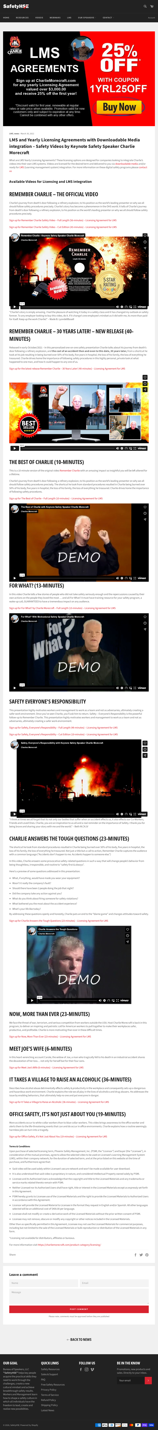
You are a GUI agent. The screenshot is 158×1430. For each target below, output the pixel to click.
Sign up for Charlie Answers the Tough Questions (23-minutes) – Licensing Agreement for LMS (58, 921)
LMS (69, 17)
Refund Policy (48, 1400)
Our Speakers (86, 17)
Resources (22, 17)
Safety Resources (50, 1369)
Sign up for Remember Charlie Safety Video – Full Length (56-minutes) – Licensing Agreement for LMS (62, 220)
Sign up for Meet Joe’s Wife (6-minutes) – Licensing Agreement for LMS (46, 1067)
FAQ (43, 1379)
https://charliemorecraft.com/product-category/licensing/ (69, 1245)
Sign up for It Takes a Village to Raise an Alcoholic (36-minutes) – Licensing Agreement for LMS (59, 1102)
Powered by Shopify (29, 1425)
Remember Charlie (70, 471)
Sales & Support (49, 1374)
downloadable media (126, 164)
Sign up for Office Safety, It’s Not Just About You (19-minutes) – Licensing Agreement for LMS (58, 1136)
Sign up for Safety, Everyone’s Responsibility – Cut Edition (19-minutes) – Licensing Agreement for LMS (63, 734)
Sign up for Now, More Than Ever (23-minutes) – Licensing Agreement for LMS (50, 1037)
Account (151, 17)
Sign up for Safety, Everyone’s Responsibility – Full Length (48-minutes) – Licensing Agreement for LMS (63, 728)
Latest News (47, 1410)
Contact (108, 17)
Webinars (55, 17)
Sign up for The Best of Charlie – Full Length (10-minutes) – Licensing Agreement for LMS (56, 498)
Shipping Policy (49, 1405)
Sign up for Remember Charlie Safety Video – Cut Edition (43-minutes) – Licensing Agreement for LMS (63, 227)
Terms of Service (50, 1395)
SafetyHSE (14, 1425)
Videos (39, 17)
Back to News (80, 1339)
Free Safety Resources (53, 1385)
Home (6, 17)
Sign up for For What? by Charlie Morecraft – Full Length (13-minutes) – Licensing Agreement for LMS (62, 608)
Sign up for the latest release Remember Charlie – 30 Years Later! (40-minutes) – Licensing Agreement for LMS (67, 369)
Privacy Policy (48, 1390)
